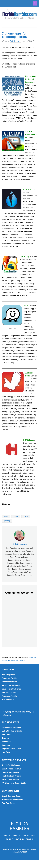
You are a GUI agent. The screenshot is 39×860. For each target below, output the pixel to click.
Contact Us (16, 835)
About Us (7, 835)
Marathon (6, 745)
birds (6, 516)
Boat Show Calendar (10, 779)
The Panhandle (8, 699)
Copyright (9, 839)
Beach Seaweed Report (11, 796)
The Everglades (8, 675)
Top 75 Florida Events (11, 765)
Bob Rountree (15, 41)
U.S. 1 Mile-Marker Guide (12, 731)
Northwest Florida (9, 696)
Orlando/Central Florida (11, 689)
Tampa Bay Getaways (11, 685)
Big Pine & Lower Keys (11, 749)
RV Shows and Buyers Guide (14, 783)
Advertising (19, 839)
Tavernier (6, 738)
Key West (6, 752)
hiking (16, 516)
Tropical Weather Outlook (12, 800)
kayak (26, 516)
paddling (7, 521)
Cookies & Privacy (29, 835)
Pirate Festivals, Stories (11, 776)
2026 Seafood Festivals (11, 769)
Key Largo (6, 734)
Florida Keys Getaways (11, 727)
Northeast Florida (9, 692)
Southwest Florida (9, 682)
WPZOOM (24, 852)
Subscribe (29, 839)
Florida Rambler (19, 826)
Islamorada (6, 742)
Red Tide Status (8, 803)
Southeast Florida (9, 678)
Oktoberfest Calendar (11, 772)
